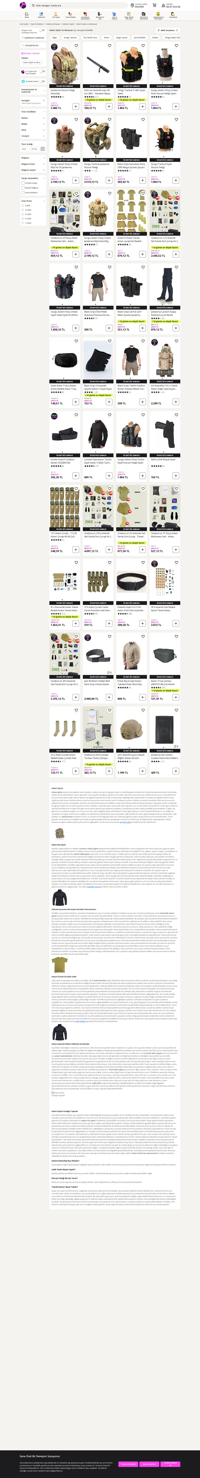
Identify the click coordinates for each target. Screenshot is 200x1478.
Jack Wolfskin (139, 37)
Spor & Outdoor (37, 24)
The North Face (90, 37)
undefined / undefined (34, 38)
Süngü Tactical (70, 37)
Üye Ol (169, 6)
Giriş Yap (176, 6)
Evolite (155, 37)
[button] (62, 83)
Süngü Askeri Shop (173, 37)
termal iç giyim (125, 822)
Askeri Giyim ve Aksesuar (86, 24)
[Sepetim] (154, 5)
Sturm (106, 37)
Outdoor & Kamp (53, 24)
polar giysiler (80, 1021)
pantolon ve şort (94, 886)
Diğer (54, 37)
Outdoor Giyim (68, 24)
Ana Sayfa (24, 24)
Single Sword (121, 37)
